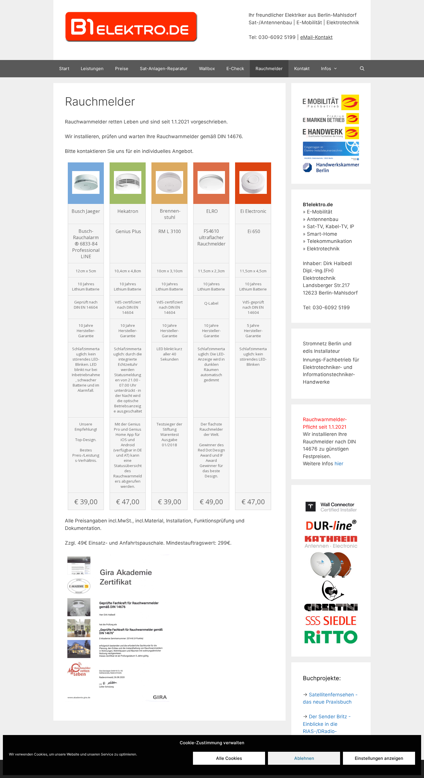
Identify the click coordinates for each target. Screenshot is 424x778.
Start (64, 68)
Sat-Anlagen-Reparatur (163, 68)
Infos (326, 68)
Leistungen (92, 68)
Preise (121, 68)
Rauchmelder (269, 68)
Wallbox (207, 68)
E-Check (235, 68)
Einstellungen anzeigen (379, 758)
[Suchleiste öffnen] (362, 68)
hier (339, 463)
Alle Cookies (229, 758)
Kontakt (301, 68)
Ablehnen (304, 758)
